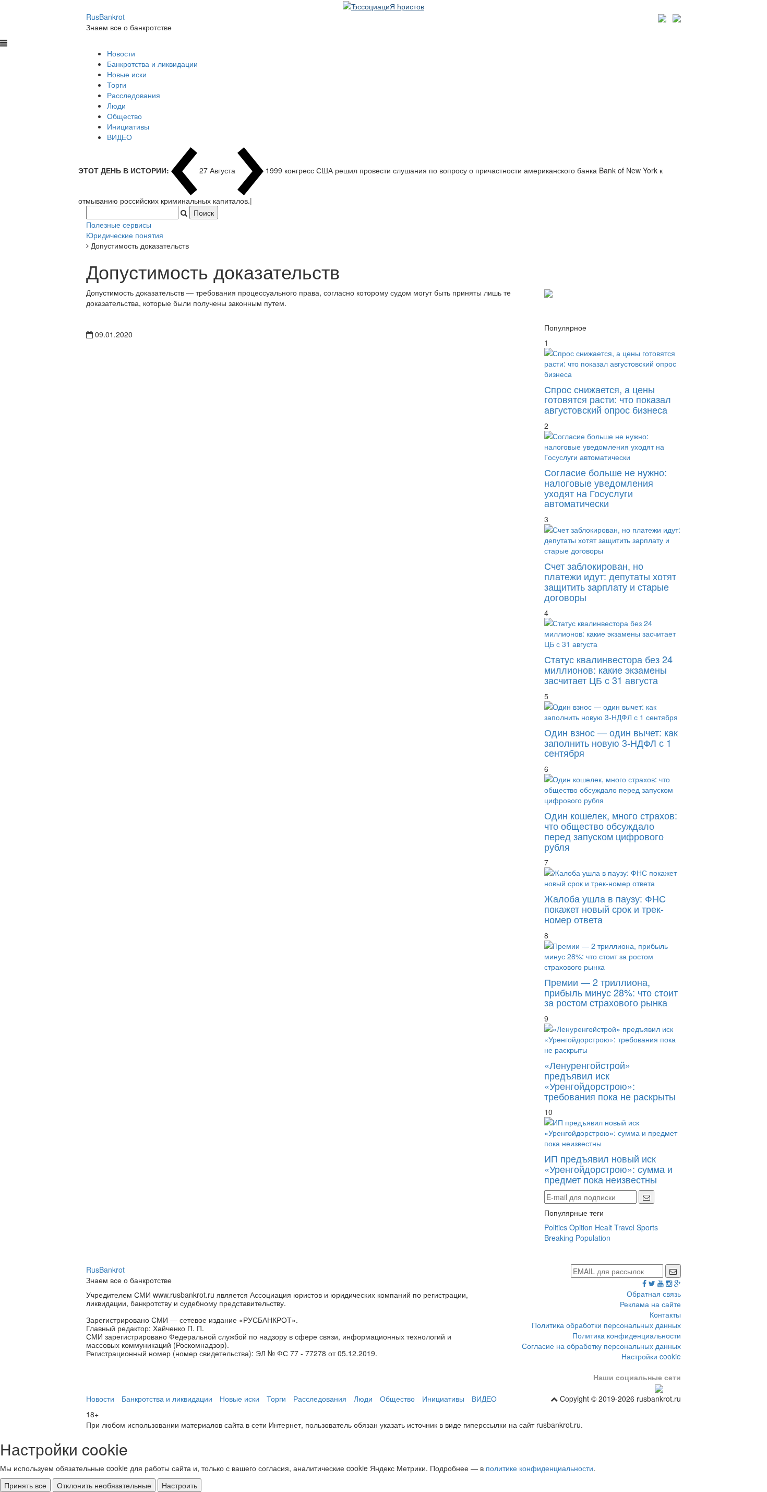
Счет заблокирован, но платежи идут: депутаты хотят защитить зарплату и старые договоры (610, 581)
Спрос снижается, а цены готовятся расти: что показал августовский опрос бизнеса (607, 399)
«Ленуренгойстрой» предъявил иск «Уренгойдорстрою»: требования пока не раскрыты (610, 1080)
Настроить (179, 1485)
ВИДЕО (119, 137)
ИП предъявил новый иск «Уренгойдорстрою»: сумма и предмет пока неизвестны (608, 1169)
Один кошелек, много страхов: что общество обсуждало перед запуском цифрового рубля (610, 830)
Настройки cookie (651, 1356)
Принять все (25, 1485)
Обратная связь (654, 1293)
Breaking (558, 1237)
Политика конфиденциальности (626, 1335)
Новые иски (127, 74)
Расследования (133, 95)
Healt (603, 1227)
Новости (121, 53)
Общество (124, 116)
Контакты (665, 1314)
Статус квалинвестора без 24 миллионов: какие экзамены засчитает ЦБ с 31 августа (608, 669)
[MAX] (663, 16)
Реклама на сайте (650, 1304)
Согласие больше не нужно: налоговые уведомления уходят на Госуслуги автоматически (605, 487)
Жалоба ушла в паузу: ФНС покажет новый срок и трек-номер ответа (605, 908)
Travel (624, 1227)
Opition (581, 1227)
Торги (116, 84)
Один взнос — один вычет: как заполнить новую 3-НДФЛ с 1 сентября (611, 742)
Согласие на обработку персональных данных (601, 1346)
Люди (116, 105)
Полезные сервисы (118, 224)
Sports (647, 1227)
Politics (555, 1227)
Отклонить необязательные (104, 1485)
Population (593, 1237)
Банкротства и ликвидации (152, 63)
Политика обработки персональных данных (606, 1325)
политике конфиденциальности (539, 1468)
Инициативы (128, 126)
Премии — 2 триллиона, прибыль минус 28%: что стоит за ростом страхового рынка (611, 992)
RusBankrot (105, 16)
